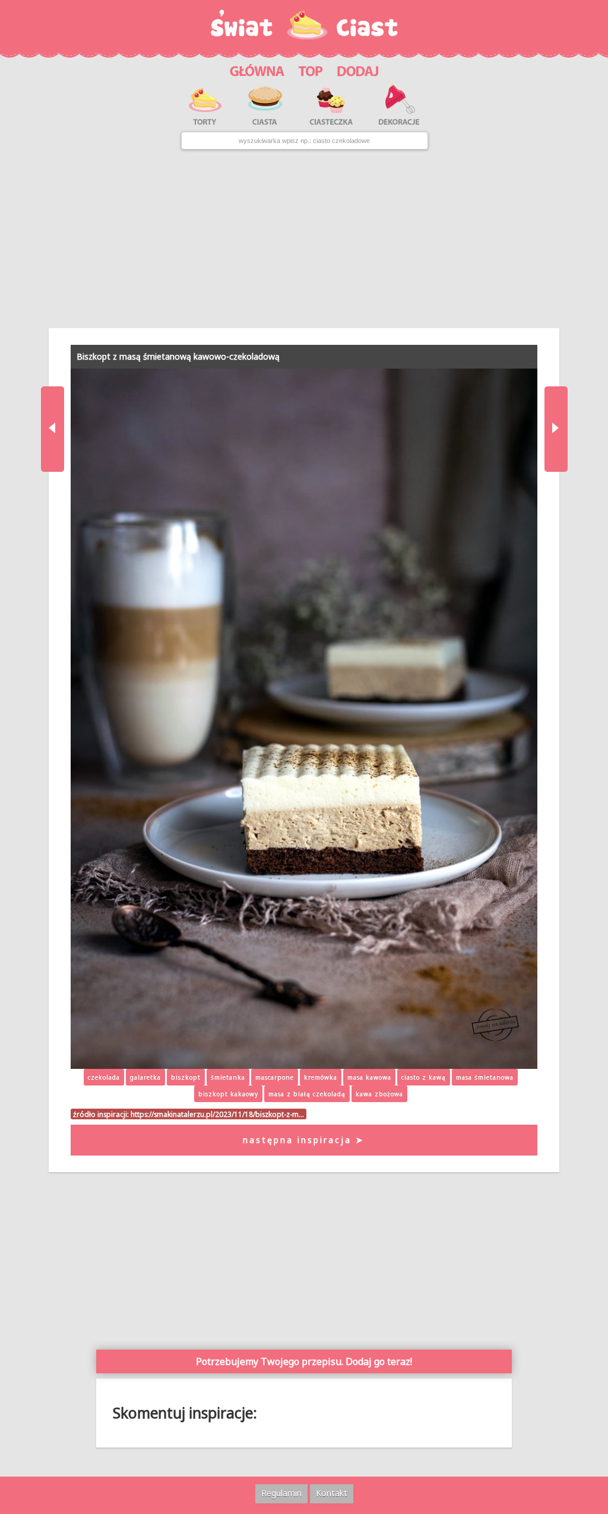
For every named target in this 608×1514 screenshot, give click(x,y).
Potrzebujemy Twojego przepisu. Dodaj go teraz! (304, 1361)
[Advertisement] (303, 239)
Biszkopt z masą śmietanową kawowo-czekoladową (178, 356)
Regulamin (281, 1493)
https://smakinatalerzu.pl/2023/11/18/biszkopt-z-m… (217, 1114)
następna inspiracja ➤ (304, 1139)
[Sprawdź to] (311, 69)
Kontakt (331, 1493)
